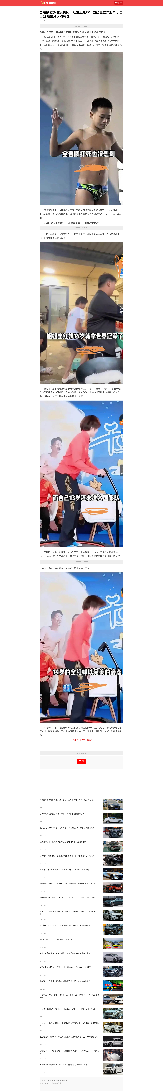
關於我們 (42, 1083)
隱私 (56, 1083)
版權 (59, 1083)
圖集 (121, 3)
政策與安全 (48, 1083)
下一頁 (81, 761)
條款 (53, 1083)
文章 (116, 3)
